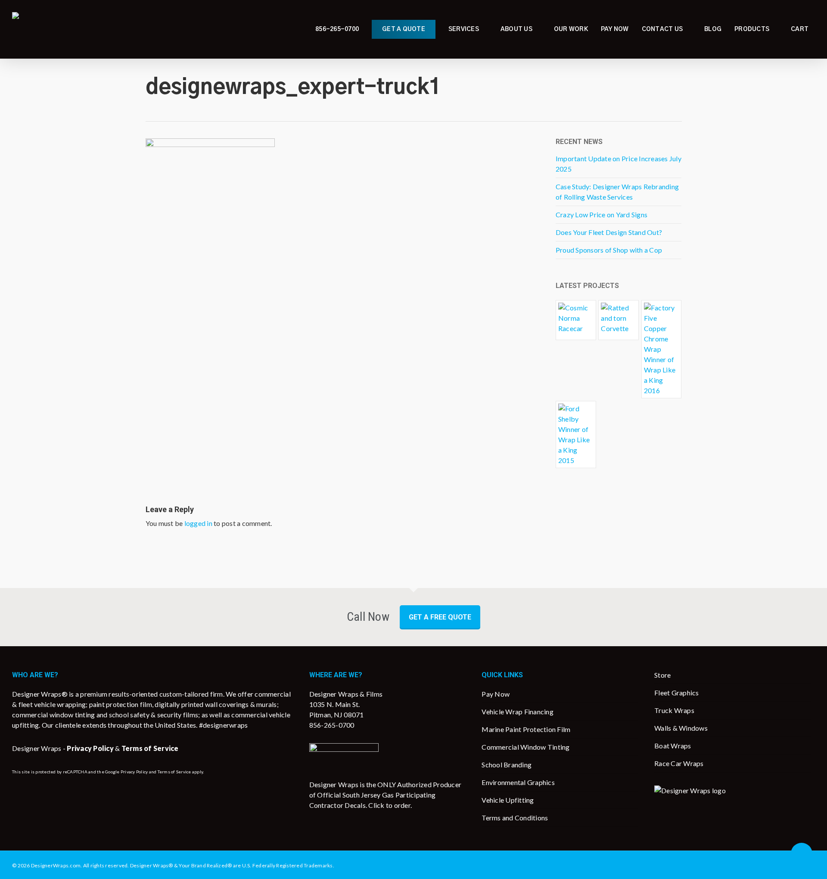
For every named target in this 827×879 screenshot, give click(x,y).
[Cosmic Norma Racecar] (576, 320)
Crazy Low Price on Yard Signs (601, 214)
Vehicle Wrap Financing (517, 711)
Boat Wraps (672, 745)
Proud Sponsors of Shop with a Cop (609, 250)
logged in (198, 523)
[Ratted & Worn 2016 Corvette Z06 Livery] (618, 320)
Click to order (389, 805)
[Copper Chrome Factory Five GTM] (661, 349)
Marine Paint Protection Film (526, 729)
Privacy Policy (134, 771)
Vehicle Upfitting (508, 800)
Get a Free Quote (440, 617)
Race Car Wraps (679, 763)
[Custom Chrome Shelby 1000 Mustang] (576, 434)
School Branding (507, 764)
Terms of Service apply (180, 771)
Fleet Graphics (676, 692)
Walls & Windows (681, 728)
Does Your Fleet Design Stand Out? (609, 232)
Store (662, 675)
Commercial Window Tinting (525, 747)
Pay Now (496, 694)
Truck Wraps (674, 710)
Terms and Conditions (515, 817)
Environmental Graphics (518, 782)
